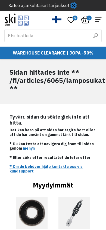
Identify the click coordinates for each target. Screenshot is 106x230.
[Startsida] (16, 19)
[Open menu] (98, 20)
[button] (57, 19)
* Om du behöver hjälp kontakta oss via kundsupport (46, 169)
